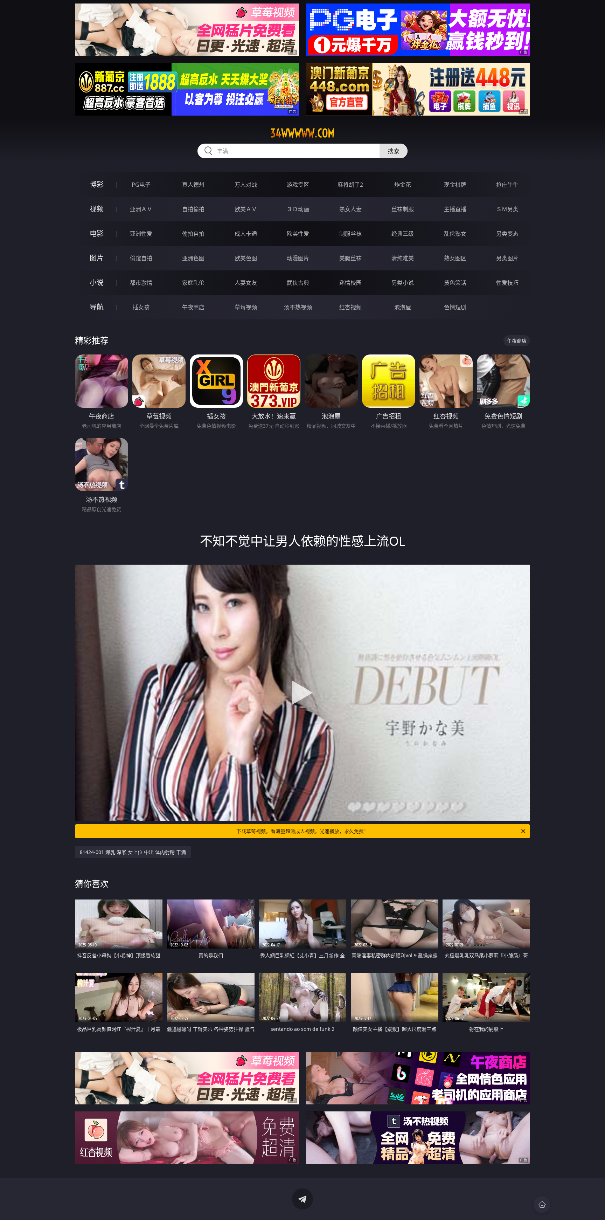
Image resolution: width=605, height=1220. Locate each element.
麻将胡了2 (350, 184)
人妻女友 (246, 283)
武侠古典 (298, 283)
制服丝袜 (350, 233)
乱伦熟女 (455, 233)
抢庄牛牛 (507, 184)
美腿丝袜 (350, 258)
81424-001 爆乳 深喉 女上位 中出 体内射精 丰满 (133, 852)
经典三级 (402, 233)
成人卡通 (246, 233)
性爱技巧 (507, 283)
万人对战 (246, 184)
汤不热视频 (298, 307)
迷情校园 (350, 283)
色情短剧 (455, 307)
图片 (97, 258)
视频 (97, 209)
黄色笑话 (455, 283)
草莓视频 (246, 307)
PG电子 (141, 184)
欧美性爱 (298, 233)
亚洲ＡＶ (141, 209)
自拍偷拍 (193, 209)
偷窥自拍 (141, 258)
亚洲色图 (193, 258)
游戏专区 (298, 184)
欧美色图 (246, 258)
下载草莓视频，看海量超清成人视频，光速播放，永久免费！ (302, 831)
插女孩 (141, 307)
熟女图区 (455, 258)
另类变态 (507, 233)
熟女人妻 (350, 209)
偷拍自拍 (193, 233)
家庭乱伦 (193, 283)
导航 (97, 307)
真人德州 (193, 184)
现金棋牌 (455, 184)
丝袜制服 (402, 209)
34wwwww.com (302, 133)
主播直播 (455, 209)
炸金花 (402, 184)
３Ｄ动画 (298, 209)
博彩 (97, 184)
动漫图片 (298, 258)
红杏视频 (350, 307)
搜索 (393, 151)
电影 (97, 233)
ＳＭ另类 (507, 209)
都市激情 (141, 283)
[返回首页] (542, 1204)
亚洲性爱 (141, 233)
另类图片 (507, 258)
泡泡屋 (402, 307)
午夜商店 (193, 307)
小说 (97, 282)
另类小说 (402, 283)
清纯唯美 (402, 258)
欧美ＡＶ (246, 209)
